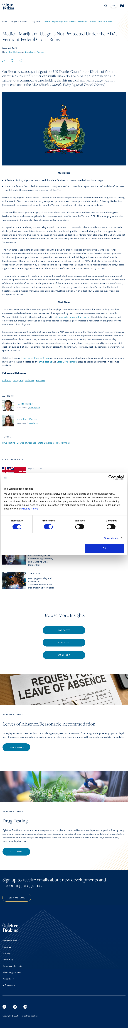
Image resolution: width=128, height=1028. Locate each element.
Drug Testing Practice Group (35, 358)
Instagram (18, 380)
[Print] (12, 61)
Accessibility (7, 959)
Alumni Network (9, 940)
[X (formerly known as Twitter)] (4, 1007)
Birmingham (34, 407)
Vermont (65, 442)
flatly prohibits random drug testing (71, 317)
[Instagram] (25, 1007)
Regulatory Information (12, 966)
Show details (111, 538)
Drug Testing (45, 361)
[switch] (48, 526)
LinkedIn (6, 380)
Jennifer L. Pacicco (34, 51)
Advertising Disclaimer (12, 972)
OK (104, 548)
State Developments (67, 361)
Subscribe (6, 946)
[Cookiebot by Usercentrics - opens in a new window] (110, 477)
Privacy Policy (29, 508)
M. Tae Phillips (12, 51)
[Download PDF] (3, 61)
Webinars (29, 380)
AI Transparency (9, 985)
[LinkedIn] (15, 1007)
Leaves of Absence (26, 442)
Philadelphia (32, 422)
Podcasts (40, 380)
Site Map (6, 953)
